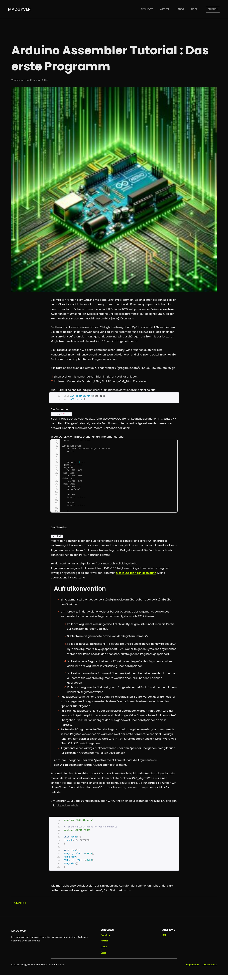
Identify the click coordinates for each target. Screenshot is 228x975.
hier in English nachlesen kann (136, 573)
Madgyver (19, 9)
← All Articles (18, 902)
